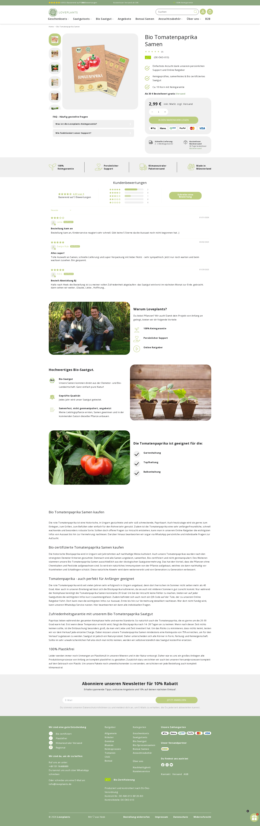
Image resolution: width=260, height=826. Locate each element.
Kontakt (165, 774)
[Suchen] (196, 12)
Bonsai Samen (141, 748)
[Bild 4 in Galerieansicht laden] (55, 82)
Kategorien (139, 727)
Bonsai (108, 760)
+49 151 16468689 (58, 766)
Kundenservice (141, 771)
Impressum (161, 816)
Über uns (138, 761)
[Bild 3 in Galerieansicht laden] (55, 68)
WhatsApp (83, 770)
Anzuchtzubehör (142, 752)
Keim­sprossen (113, 748)
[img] (57, 217)
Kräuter (109, 737)
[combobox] (177, 12)
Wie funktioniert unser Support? (73, 133)
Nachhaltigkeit (142, 767)
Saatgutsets (140, 737)
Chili (107, 756)
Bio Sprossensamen (144, 745)
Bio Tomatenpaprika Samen (68, 26)
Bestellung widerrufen (136, 816)
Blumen (109, 745)
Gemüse (109, 741)
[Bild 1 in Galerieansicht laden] (55, 39)
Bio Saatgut (140, 741)
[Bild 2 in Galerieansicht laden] (55, 54)
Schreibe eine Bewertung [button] (185, 195)
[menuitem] (58, 19)
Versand (180, 93)
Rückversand (195, 148)
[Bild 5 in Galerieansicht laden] (55, 96)
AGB (186, 774)
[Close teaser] (247, 811)
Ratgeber (110, 727)
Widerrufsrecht (202, 816)
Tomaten (110, 752)
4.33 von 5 (78, 194)
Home (51, 26)
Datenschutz (180, 816)
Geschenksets (141, 733)
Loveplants (63, 816)
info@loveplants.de (60, 784)
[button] (115, 189)
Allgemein (111, 733)
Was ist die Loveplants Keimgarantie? (76, 123)
